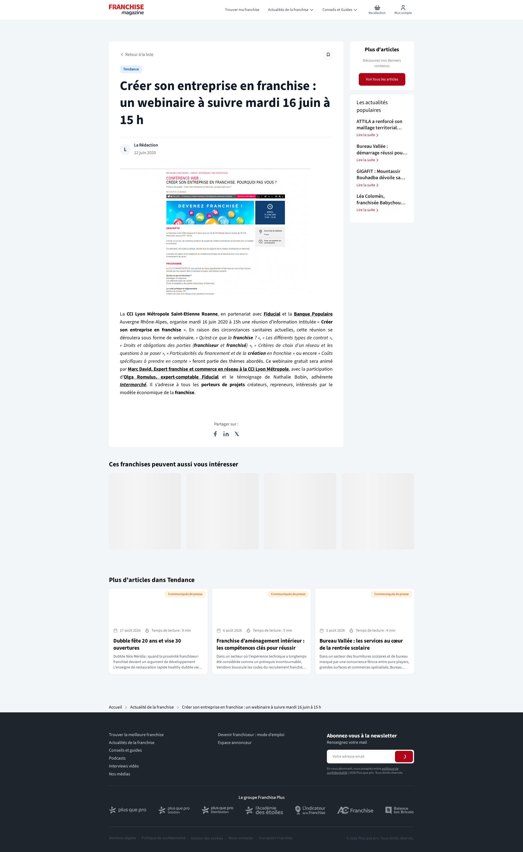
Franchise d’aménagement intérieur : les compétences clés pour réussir (261, 644)
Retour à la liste (139, 55)
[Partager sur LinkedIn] (226, 434)
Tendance (131, 69)
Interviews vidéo (124, 766)
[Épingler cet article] (328, 54)
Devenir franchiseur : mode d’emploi (251, 735)
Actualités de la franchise (131, 743)
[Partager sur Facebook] (215, 434)
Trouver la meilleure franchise (136, 735)
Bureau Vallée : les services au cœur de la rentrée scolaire (361, 644)
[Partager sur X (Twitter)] (237, 434)
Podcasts (117, 758)
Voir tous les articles (382, 79)
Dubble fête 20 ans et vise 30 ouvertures (147, 644)
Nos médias (119, 774)
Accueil (115, 707)
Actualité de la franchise (152, 707)
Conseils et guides (125, 750)
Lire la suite (366, 135)
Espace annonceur (235, 743)
